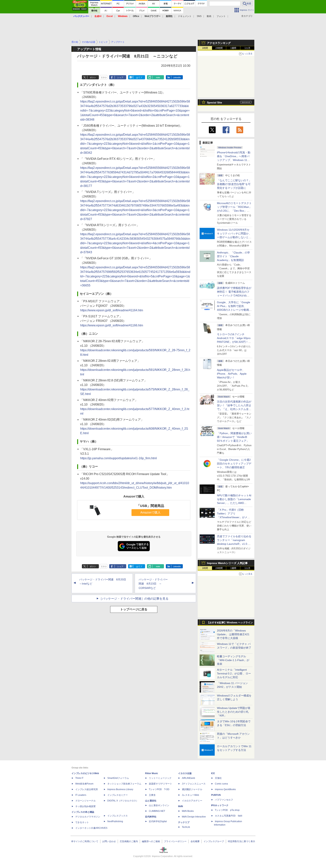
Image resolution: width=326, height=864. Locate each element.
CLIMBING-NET (157, 811)
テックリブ (183, 822)
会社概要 (195, 841)
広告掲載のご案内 (129, 841)
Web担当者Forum (84, 783)
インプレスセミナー (117, 795)
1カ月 (247, 48)
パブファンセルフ (224, 799)
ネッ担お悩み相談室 (85, 806)
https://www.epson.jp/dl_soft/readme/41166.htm (111, 325)
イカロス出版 (185, 773)
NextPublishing (115, 821)
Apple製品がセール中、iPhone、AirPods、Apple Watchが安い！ (232, 373)
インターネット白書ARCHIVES (91, 828)
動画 (209, 16)
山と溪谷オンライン (159, 805)
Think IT (79, 778)
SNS (199, 16)
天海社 (218, 778)
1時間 (205, 48)
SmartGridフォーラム (118, 778)
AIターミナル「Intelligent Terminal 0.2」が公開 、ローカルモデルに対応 (234, 673)
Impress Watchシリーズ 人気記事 (227, 563)
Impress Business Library (120, 789)
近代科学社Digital (158, 821)
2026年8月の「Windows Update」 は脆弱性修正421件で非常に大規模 (233, 634)
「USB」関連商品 (150, 506)
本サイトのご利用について (84, 841)
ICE (213, 773)
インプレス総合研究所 (86, 789)
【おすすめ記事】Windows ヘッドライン (230, 622)
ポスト (93, 77)
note (158, 77)
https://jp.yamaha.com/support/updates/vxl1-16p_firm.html (118, 458)
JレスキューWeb (190, 795)
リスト (104, 77)
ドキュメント (184, 16)
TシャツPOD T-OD (159, 789)
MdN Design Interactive (194, 816)
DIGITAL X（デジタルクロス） (122, 800)
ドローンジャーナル (85, 800)
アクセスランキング (219, 42)
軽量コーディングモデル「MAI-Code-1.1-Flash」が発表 (233, 660)
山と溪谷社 (150, 800)
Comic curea (221, 783)
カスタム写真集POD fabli (228, 815)
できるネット (82, 822)
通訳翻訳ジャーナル (192, 789)
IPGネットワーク (219, 805)
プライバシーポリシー (175, 841)
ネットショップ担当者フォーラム (124, 783)
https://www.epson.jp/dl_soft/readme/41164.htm (111, 310)
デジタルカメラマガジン (87, 816)
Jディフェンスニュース (194, 783)
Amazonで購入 (150, 512)
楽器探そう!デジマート (160, 783)
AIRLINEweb (188, 778)
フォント (221, 16)
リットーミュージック (160, 778)
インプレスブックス (117, 815)
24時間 (219, 48)
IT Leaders (80, 795)
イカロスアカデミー (192, 800)
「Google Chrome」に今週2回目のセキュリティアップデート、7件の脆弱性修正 (234, 463)
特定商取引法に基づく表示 (241, 841)
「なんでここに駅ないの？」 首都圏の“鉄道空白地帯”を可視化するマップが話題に (235, 184)
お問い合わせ (109, 841)
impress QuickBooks (225, 789)
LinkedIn (177, 77)
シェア (120, 77)
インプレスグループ (214, 841)
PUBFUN (216, 795)
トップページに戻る (133, 609)
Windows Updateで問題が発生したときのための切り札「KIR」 (233, 711)
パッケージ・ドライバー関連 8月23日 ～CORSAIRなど (153, 584)
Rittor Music (151, 773)
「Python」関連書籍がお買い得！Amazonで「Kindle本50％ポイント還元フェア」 (234, 437)
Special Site (214, 102)
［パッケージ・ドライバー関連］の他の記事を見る (133, 598)
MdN (180, 806)
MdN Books (188, 811)
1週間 (233, 48)
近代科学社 (150, 816)
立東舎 (152, 795)
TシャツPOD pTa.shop (227, 810)
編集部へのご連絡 (151, 841)
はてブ (139, 77)
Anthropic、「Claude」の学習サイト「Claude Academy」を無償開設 (233, 256)
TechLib (186, 827)
